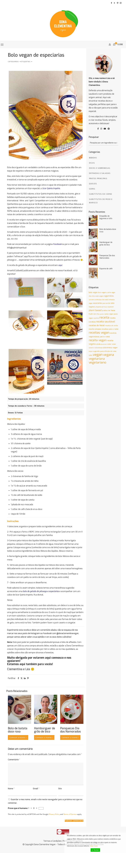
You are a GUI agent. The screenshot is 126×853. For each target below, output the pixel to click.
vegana (108, 355)
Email (36, 788)
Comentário (14, 759)
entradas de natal (101, 300)
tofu (90, 355)
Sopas (92, 189)
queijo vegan (108, 314)
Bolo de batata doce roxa (17, 729)
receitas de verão (111, 326)
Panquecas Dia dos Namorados (70, 729)
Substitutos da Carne (100, 194)
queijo (102, 314)
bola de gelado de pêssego (35, 591)
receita (104, 317)
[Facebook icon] (111, 3)
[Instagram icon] (121, 3)
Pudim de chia (94, 314)
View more (94, 846)
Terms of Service (70, 814)
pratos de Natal (108, 310)
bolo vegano (102, 293)
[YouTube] (105, 128)
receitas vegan (99, 333)
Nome (11, 788)
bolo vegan (93, 292)
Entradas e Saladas (99, 173)
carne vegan (111, 293)
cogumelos (109, 296)
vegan (98, 354)
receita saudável (105, 321)
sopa (90, 351)
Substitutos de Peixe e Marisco (100, 201)
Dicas (92, 163)
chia (90, 296)
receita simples (95, 329)
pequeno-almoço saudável (104, 307)
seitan (109, 344)
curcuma (92, 300)
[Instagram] (101, 128)
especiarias (97, 303)
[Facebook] (98, 128)
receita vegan (98, 340)
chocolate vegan (97, 296)
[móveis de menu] (2, 45)
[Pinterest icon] (117, 3)
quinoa (96, 318)
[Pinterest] (108, 128)
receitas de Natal (97, 325)
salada (98, 344)
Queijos (93, 184)
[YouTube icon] (114, 3)
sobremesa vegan (110, 347)
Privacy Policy (54, 814)
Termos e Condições (52, 841)
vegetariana (97, 359)
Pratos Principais (98, 178)
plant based (95, 310)
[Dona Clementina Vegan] (63, 23)
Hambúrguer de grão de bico (44, 729)
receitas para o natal (110, 329)
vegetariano (97, 362)
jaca (103, 303)
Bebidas (93, 158)
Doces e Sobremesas (99, 168)
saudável (104, 344)
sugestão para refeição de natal (104, 351)
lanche (108, 303)
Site (60, 788)
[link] (63, 831)
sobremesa (98, 348)
